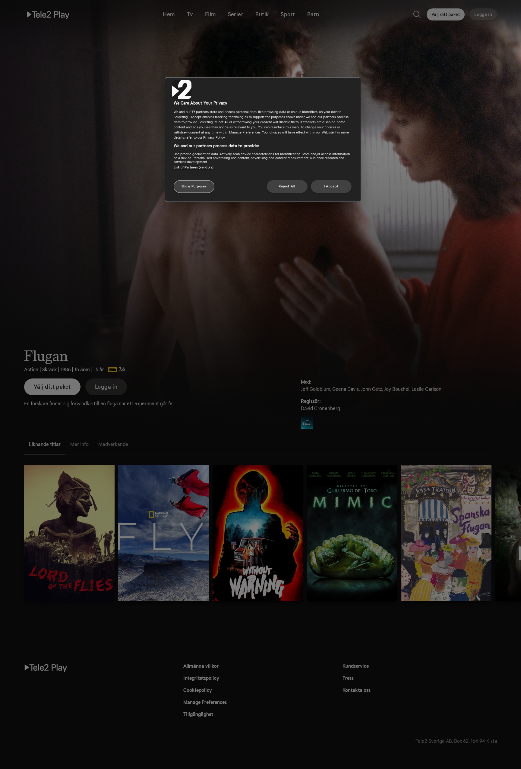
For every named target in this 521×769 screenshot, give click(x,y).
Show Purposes (194, 186)
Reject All (287, 186)
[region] (263, 139)
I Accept (331, 186)
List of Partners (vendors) (193, 167)
